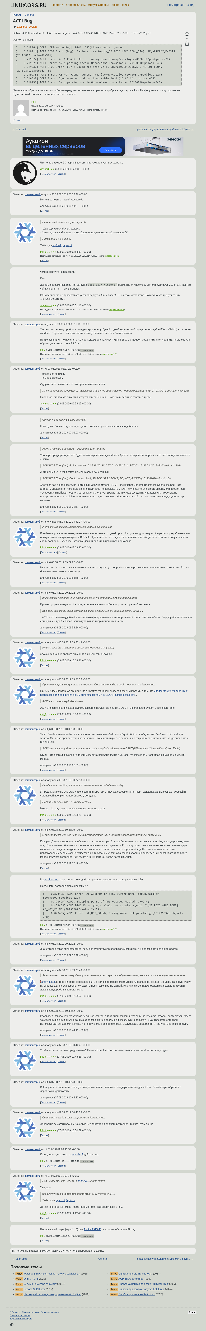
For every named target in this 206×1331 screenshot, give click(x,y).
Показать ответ (48, 174)
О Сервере (15, 1312)
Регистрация (175, 4)
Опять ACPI (31, 1278)
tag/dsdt (56, 245)
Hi (32, 102)
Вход (190, 4)
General (29, 14)
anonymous (48, 981)
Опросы (103, 4)
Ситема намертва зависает (40, 1284)
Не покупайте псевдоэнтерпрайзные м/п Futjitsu (52, 1294)
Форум (92, 4)
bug (25, 26)
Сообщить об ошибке (20, 1315)
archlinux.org (51, 879)
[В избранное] (187, 34)
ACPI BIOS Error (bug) (131, 1278)
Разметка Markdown (50, 1312)
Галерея (70, 4)
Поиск (125, 4)
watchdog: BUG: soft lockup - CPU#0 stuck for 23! (52, 1273)
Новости (57, 4)
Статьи (81, 4)
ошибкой (77, 1154)
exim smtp (21, 129)
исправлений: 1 (111, 256)
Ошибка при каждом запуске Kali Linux (141, 1289)
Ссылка (17, 120)
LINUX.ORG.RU (28, 5)
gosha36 (45, 169)
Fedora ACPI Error (34, 1289)
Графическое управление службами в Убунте (163, 129)
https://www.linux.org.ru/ (21, 1318)
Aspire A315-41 (92, 1229)
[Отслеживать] (187, 44)
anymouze (46, 305)
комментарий (33, 194)
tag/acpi (67, 245)
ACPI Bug (23, 21)
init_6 (43, 251)
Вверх (192, 1312)
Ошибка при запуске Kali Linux (136, 1294)
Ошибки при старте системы (135, 1273)
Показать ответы (49, 552)
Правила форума (30, 1312)
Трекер (114, 4)
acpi (19, 26)
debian (33, 26)
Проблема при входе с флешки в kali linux (143, 1284)
